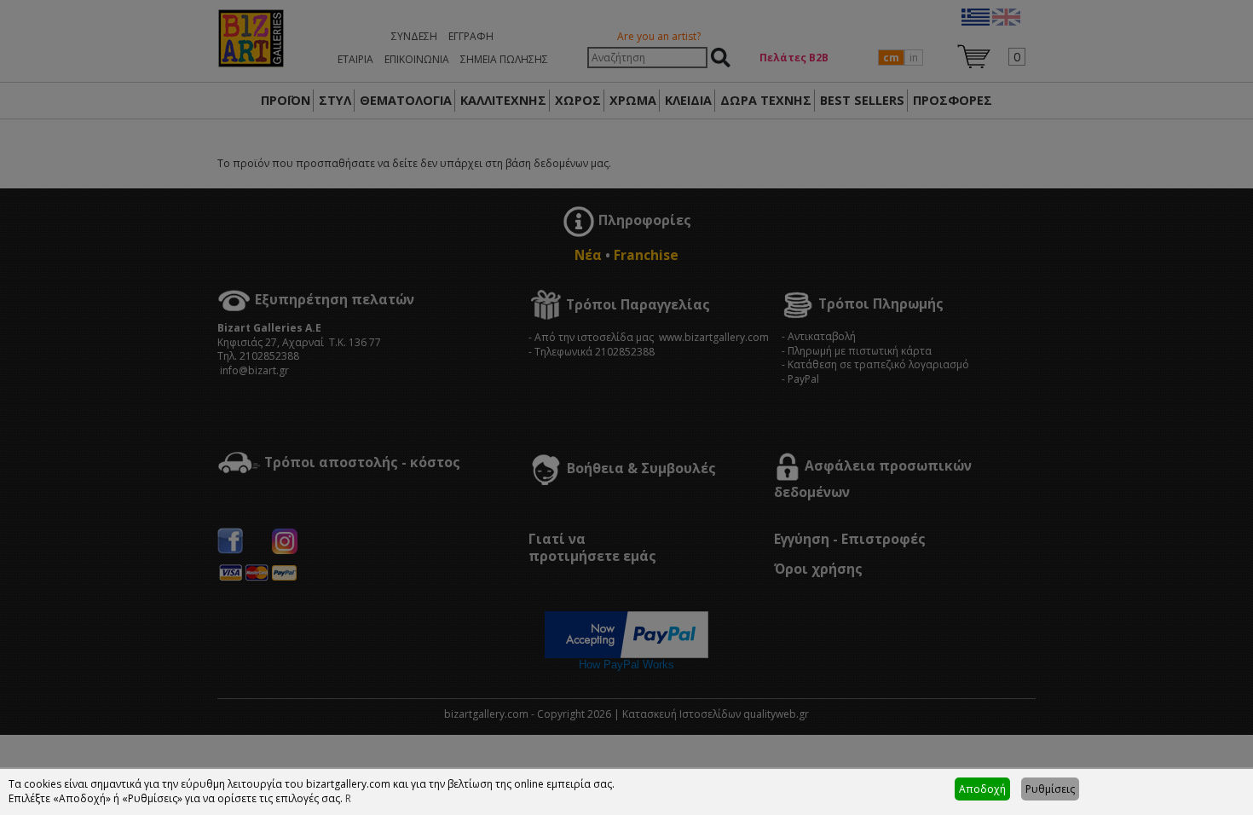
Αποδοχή (982, 789)
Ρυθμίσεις (1050, 789)
